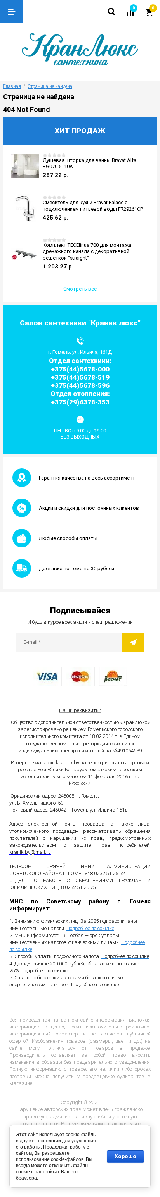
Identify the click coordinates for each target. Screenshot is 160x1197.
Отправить (133, 642)
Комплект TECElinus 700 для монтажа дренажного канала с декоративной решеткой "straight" (87, 251)
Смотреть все (80, 289)
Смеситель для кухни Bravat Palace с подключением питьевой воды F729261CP (93, 206)
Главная (12, 86)
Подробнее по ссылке (90, 928)
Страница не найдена (50, 86)
